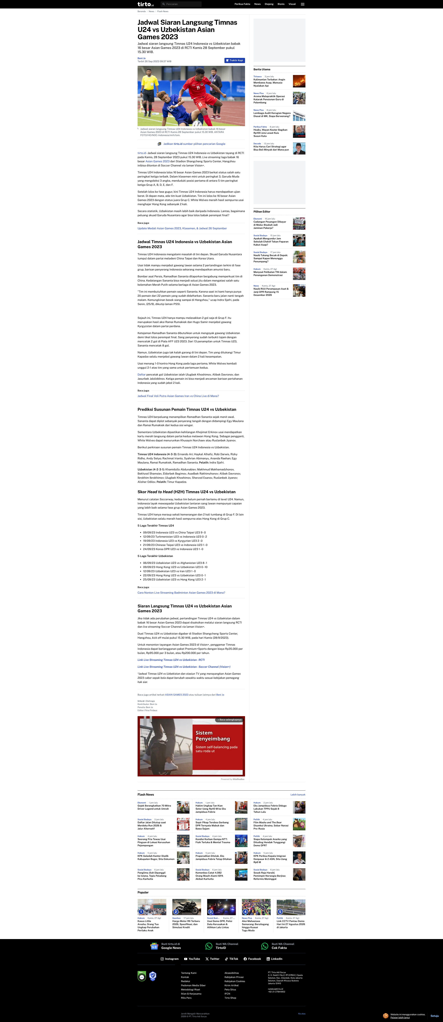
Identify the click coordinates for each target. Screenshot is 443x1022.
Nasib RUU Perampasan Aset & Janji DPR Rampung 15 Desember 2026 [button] (271, 292)
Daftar (142, 374)
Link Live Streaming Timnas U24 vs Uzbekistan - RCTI (171, 660)
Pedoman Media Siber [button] (193, 985)
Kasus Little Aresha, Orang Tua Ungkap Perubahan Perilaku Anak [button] (148, 926)
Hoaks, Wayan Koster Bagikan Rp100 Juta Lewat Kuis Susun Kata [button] (270, 133)
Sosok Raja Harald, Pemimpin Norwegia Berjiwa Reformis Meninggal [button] (270, 875)
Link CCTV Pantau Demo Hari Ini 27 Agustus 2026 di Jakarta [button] (291, 924)
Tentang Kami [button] (188, 973)
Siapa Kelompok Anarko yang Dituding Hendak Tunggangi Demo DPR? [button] (270, 842)
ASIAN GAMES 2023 (176, 694)
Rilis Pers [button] (186, 998)
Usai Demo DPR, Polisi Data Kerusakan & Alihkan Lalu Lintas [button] (219, 924)
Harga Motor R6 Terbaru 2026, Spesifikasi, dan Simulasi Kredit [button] (186, 924)
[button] (146, 4)
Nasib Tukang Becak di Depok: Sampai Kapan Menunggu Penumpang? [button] (271, 258)
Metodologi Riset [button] (190, 989)
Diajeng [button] (269, 4)
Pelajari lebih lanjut (400, 1017)
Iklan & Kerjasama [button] (191, 993)
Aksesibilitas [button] (232, 973)
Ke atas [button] (301, 1013)
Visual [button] (292, 4)
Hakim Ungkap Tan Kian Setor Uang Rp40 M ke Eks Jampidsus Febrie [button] (211, 808)
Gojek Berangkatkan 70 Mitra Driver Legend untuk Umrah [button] (154, 807)
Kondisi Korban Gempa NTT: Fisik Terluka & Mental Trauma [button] (213, 841)
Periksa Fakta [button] (242, 4)
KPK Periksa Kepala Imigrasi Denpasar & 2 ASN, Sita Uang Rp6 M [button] (270, 859)
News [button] (257, 4)
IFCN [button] (227, 993)
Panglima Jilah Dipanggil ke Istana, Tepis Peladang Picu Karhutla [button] (152, 875)
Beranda (142, 11)
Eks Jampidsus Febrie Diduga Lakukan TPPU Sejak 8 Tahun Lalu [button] (270, 808)
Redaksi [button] (185, 981)
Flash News (162, 11)
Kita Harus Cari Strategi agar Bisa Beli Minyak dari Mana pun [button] (271, 148)
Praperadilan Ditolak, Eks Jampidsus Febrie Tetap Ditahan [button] (214, 858)
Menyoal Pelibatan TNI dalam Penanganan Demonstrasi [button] (270, 274)
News (151, 11)
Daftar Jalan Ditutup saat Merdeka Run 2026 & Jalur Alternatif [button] (152, 825)
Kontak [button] (185, 977)
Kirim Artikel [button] (232, 985)
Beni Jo (142, 58)
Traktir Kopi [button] (236, 60)
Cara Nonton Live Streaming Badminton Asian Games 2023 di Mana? (181, 592)
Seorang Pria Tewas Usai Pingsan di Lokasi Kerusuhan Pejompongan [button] (154, 842)
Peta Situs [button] (230, 989)
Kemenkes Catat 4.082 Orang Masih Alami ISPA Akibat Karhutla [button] (209, 875)
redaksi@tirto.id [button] (275, 989)
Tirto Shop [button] (230, 998)
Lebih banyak (298, 794)
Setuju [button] (435, 1016)
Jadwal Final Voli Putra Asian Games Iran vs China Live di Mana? (178, 396)
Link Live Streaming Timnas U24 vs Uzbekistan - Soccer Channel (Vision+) (184, 666)
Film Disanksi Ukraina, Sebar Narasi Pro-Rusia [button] (271, 825)
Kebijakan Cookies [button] (235, 981)
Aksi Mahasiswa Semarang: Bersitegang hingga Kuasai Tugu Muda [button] (255, 926)
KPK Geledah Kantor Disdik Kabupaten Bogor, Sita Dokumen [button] (156, 858)
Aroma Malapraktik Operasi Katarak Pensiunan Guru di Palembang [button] (269, 99)
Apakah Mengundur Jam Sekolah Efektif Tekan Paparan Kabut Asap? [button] (271, 241)
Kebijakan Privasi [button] (234, 977)
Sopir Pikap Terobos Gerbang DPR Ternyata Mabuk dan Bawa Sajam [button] (212, 825)
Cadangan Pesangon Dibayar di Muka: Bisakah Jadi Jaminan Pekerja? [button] (270, 225)
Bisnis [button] (281, 4)
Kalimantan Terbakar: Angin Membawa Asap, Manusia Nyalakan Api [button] (269, 82)
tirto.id (142, 153)
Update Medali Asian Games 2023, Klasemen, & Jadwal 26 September (182, 228)
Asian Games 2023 (157, 161)
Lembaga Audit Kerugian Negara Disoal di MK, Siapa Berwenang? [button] (272, 115)
